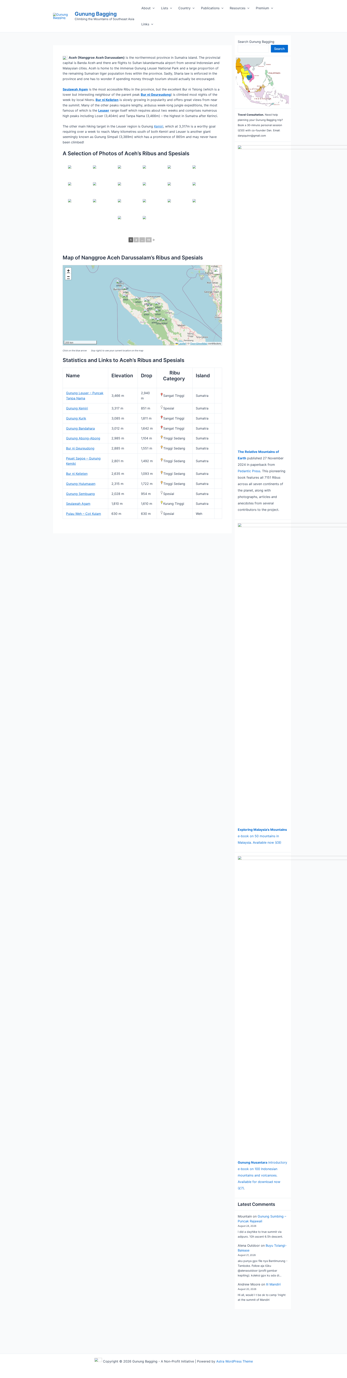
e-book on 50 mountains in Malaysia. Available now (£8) (262, 836)
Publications (210, 8)
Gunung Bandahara (80, 428)
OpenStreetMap (198, 343)
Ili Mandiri (273, 1284)
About (146, 8)
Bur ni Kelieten (77, 474)
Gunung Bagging (96, 14)
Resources (237, 8)
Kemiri (158, 126)
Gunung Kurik (76, 418)
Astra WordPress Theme (234, 1361)
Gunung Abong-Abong (83, 438)
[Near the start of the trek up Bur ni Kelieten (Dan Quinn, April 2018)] (205, 173)
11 (148, 240)
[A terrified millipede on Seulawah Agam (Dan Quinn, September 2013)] (205, 190)
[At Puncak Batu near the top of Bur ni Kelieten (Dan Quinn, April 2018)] (130, 207)
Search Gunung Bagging (256, 42)
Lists (164, 8)
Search (279, 49)
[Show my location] (216, 270)
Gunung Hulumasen (80, 484)
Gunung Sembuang (80, 494)
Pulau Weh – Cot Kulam (83, 514)
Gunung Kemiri (77, 408)
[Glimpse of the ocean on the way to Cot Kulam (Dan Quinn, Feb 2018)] (130, 173)
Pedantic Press (249, 471)
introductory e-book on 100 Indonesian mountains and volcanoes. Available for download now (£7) (262, 1175)
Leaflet (182, 343)
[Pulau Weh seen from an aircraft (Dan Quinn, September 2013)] (180, 190)
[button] (153, 8)
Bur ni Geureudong (156, 95)
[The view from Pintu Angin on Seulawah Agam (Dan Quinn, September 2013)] (105, 173)
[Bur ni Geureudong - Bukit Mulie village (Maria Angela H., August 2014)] (105, 190)
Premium (262, 8)
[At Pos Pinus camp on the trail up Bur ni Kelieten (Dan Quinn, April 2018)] (130, 190)
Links (145, 24)
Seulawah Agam (78, 504)
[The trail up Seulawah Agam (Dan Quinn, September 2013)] (155, 224)
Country (184, 8)
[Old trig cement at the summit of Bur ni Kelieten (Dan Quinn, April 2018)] (130, 224)
